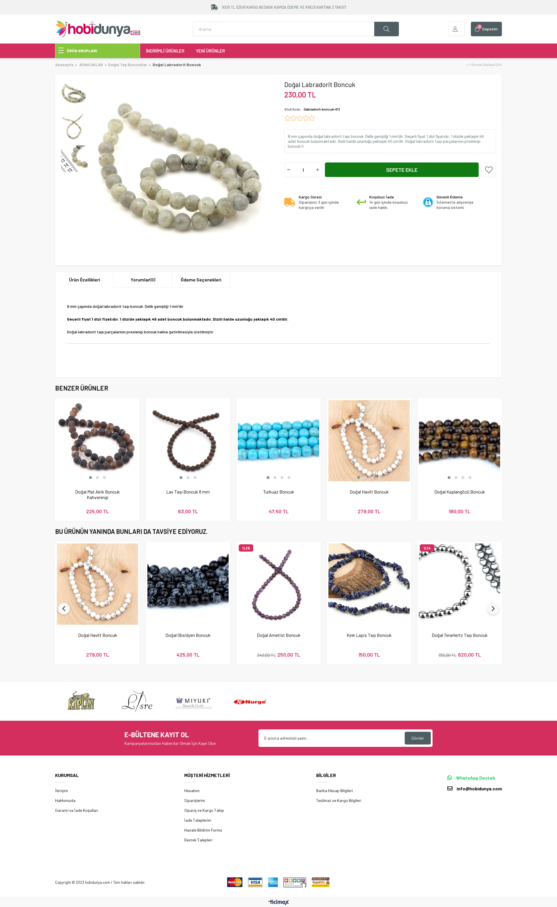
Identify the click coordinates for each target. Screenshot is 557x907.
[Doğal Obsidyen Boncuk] (188, 584)
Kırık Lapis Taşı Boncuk (369, 635)
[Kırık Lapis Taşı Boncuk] (369, 584)
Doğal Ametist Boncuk (279, 635)
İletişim (61, 790)
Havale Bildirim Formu (203, 829)
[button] (90, 477)
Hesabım (192, 790)
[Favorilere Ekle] (489, 169)
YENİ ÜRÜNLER (210, 50)
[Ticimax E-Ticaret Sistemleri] (278, 903)
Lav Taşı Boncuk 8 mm (188, 491)
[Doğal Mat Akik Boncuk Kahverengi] (97, 440)
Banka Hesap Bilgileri (334, 790)
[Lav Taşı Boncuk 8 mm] (188, 440)
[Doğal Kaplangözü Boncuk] (459, 440)
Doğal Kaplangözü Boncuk (459, 491)
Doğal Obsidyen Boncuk (188, 635)
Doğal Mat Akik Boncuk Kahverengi (97, 494)
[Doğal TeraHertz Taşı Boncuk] (459, 584)
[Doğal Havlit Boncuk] (369, 440)
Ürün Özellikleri (84, 279)
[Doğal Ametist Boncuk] (278, 584)
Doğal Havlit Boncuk (369, 491)
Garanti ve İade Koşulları (76, 810)
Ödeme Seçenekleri (201, 279)
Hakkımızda (65, 800)
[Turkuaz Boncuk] (278, 440)
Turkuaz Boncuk (278, 491)
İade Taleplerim (197, 820)
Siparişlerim (194, 800)
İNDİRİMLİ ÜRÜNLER (165, 50)
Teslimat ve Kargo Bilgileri (338, 800)
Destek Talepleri (198, 839)
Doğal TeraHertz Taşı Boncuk (460, 635)
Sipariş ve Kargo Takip (204, 810)
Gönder (417, 738)
